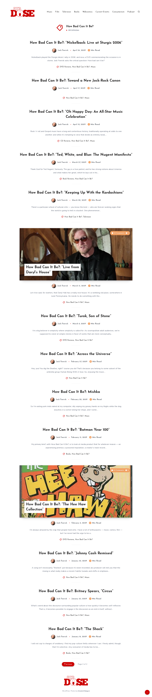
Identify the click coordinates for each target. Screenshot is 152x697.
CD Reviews (65, 141)
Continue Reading (121, 273)
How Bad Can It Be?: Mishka (76, 392)
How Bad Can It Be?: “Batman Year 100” (76, 430)
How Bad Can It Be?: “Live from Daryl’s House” (52, 269)
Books (76, 12)
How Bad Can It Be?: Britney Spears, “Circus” (76, 591)
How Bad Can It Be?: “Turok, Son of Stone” (76, 316)
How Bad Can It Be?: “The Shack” (76, 629)
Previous (68, 664)
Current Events (102, 12)
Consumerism (118, 12)
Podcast (131, 12)
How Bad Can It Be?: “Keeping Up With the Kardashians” (76, 193)
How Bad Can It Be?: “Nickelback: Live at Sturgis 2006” (76, 43)
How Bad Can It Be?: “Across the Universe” (76, 354)
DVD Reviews (65, 67)
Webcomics (88, 12)
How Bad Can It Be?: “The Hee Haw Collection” (56, 507)
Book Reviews (68, 179)
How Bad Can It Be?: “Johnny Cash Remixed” (76, 553)
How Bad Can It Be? (81, 67)
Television (66, 12)
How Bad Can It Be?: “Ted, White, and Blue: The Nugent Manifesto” (76, 155)
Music (49, 12)
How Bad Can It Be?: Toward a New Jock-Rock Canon (76, 81)
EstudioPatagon (84, 691)
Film (57, 12)
